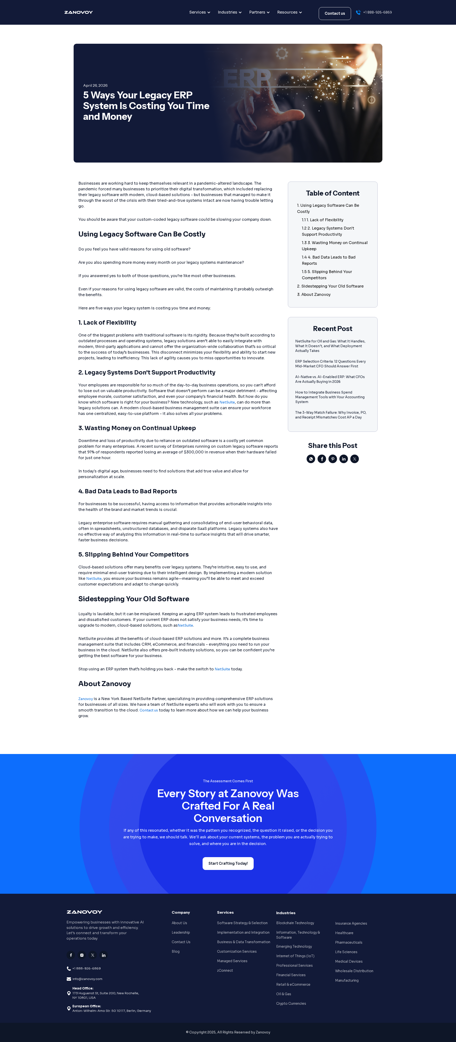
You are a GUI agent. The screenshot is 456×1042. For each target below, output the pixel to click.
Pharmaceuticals (348, 942)
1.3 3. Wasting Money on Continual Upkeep (335, 245)
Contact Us (181, 942)
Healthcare (344, 933)
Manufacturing (347, 980)
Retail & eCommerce (293, 984)
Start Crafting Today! (228, 863)
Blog (176, 951)
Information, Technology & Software (298, 935)
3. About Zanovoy (314, 294)
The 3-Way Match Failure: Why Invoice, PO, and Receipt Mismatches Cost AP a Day (330, 414)
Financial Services (291, 975)
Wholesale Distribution (354, 971)
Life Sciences (346, 952)
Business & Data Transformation (243, 942)
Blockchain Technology (295, 923)
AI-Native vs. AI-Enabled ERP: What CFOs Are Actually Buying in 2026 (330, 379)
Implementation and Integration (243, 932)
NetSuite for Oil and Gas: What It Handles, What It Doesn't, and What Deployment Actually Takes (330, 346)
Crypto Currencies (291, 1003)
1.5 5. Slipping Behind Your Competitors (327, 274)
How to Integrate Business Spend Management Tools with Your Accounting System (330, 397)
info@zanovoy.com (87, 979)
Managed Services (232, 961)
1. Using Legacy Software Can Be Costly (328, 208)
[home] (88, 12)
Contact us (335, 13)
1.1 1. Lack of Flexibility (322, 219)
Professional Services (294, 965)
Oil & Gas (283, 994)
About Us (179, 923)
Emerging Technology (294, 946)
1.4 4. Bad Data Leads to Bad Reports (329, 260)
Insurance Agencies (351, 923)
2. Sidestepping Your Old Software (330, 286)
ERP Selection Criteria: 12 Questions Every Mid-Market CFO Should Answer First (330, 363)
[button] (200, 12)
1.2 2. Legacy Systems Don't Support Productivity (328, 231)
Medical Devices (349, 961)
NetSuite (227, 402)
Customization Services (237, 951)
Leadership (181, 932)
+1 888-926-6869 (86, 968)
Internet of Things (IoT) (295, 956)
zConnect (225, 970)
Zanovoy (85, 699)
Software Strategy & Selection (242, 923)
